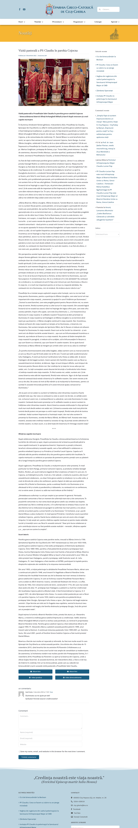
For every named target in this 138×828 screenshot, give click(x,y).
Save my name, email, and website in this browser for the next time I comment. (53, 751)
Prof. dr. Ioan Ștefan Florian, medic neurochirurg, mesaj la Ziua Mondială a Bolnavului (105, 148)
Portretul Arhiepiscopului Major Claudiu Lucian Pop (106, 163)
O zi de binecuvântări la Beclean (33, 797)
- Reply (51, 692)
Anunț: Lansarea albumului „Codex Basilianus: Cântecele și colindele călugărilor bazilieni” (105, 213)
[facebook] (19, 9)
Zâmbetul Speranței (104, 90)
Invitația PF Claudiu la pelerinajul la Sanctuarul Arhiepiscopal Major (106, 99)
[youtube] (24, 9)
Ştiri (45, 55)
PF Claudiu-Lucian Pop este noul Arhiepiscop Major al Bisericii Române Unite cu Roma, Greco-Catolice (106, 196)
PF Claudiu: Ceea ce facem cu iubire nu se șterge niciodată (107, 68)
